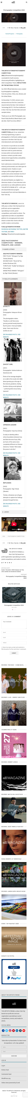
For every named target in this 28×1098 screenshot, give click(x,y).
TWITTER (19, 229)
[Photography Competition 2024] (14, 595)
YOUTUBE (4, 231)
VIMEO (12, 231)
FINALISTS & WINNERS (11, 279)
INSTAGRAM (12, 229)
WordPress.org (5, 1078)
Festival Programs (10, 33)
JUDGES (6, 512)
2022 (3, 536)
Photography (19, 33)
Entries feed (5, 1070)
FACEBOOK (4, 229)
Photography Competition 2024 (14, 605)
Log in (3, 1065)
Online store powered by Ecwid (10, 1082)
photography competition (16, 536)
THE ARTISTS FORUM (15, 549)
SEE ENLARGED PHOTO (10, 334)
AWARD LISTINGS (9, 249)
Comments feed (6, 1074)
